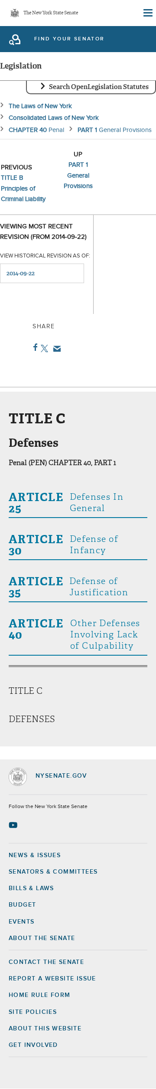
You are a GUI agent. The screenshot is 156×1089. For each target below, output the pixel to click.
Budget (22, 905)
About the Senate (42, 938)
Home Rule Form (40, 995)
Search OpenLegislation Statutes (99, 86)
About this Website (45, 1029)
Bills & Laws (31, 888)
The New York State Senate (50, 13)
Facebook (33, 347)
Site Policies (33, 1012)
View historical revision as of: (45, 256)
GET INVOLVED (33, 1045)
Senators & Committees (53, 872)
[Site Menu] (147, 13)
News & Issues (35, 855)
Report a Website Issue (52, 979)
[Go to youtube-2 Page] (14, 825)
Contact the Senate (46, 962)
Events (21, 922)
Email (55, 348)
